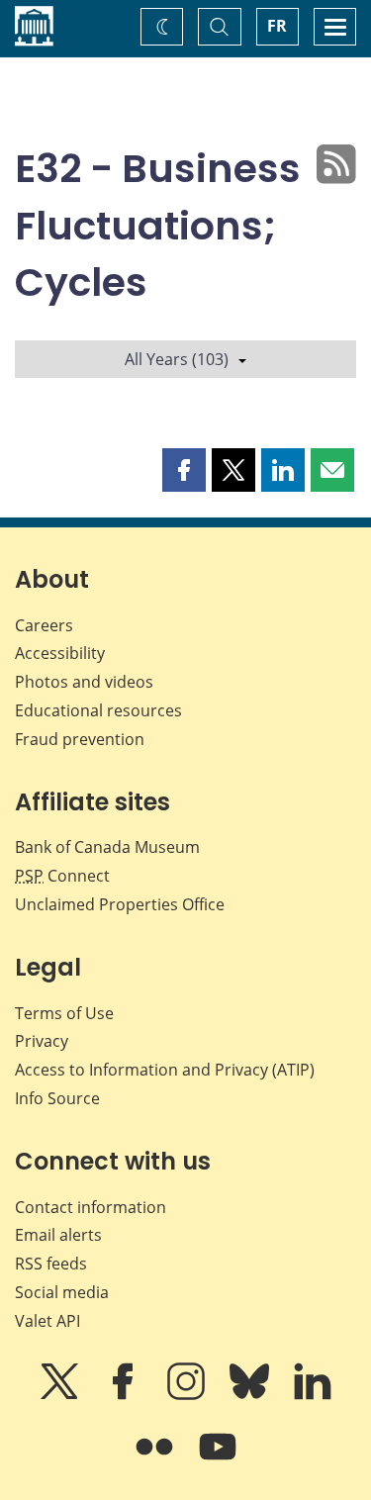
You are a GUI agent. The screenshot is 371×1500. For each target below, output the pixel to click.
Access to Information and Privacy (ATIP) (165, 1069)
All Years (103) (177, 359)
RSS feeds (51, 1263)
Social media (62, 1292)
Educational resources (98, 710)
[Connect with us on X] (61, 1395)
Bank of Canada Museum (107, 847)
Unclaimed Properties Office (120, 904)
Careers (44, 625)
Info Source (57, 1098)
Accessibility (60, 653)
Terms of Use (64, 1013)
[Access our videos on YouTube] (217, 1460)
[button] (184, 470)
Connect (62, 876)
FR (277, 26)
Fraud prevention (79, 739)
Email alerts (58, 1235)
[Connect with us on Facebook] (124, 1395)
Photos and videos (84, 682)
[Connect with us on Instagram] (188, 1395)
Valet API (47, 1321)
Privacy (41, 1041)
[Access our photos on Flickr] (156, 1460)
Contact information (90, 1207)
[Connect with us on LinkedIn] (312, 1395)
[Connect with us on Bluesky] (251, 1395)
